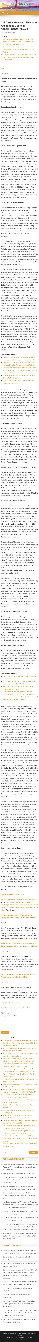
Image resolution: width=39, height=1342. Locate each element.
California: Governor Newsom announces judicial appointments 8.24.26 (19, 1265)
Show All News (6, 1008)
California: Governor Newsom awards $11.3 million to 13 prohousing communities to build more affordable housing (20, 1138)
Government (13, 1003)
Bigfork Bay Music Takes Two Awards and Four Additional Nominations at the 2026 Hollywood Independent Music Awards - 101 (18, 41)
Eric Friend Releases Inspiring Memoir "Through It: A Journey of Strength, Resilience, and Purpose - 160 (20, 1212)
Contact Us (10, 1337)
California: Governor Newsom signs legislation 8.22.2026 (18, 1289)
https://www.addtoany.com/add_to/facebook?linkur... (18, 900)
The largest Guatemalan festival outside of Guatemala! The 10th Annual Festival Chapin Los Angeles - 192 (19, 1195)
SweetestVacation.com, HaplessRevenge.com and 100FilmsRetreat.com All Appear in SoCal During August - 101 (19, 49)
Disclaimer (14, 1008)
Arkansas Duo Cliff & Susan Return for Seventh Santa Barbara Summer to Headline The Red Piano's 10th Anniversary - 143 (20, 1235)
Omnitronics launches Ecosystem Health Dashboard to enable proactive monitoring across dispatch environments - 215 (20, 1179)
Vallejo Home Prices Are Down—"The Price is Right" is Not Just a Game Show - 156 (20, 1219)
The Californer (19, 4)
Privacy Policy (20, 1337)
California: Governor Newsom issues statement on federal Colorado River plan (19, 1321)
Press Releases (10, 894)
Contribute (30, 1337)
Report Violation (24, 1008)
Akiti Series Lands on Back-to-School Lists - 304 (18, 1173)
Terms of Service (20, 1340)
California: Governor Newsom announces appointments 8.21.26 (16, 1296)
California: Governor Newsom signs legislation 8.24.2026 (18, 1258)
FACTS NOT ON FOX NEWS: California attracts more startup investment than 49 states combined (20, 1283)
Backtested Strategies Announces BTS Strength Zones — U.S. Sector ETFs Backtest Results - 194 (19, 1188)
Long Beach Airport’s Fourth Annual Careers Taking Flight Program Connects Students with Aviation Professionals (19, 1303)
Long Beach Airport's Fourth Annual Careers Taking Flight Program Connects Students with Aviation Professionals (19, 57)
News (2, 68)
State (19, 1003)
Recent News (20, 894)
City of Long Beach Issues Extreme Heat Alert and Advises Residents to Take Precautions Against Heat (20, 1252)
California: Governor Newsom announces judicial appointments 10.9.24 (19, 25)
